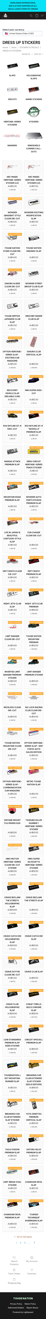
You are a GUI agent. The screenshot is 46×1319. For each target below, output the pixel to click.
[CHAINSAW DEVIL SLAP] (33, 1172)
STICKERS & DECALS (29, 47)
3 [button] (24, 1242)
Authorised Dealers (16, 1308)
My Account (31, 1261)
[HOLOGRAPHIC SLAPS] (33, 65)
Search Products (14, 1263)
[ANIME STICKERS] (33, 89)
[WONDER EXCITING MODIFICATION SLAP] (33, 202)
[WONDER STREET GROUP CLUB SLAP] (33, 273)
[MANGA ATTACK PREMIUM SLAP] (12, 451)
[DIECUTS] (12, 89)
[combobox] (22, 33)
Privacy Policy (16, 1304)
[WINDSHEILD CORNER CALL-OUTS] (33, 135)
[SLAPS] (12, 65)
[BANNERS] (12, 135)
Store (13, 47)
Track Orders (14, 1273)
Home (5, 47)
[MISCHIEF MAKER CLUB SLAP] (33, 306)
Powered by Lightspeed (23, 1312)
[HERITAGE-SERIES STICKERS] (12, 112)
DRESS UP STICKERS (12, 50)
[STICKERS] (33, 112)
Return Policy (30, 1304)
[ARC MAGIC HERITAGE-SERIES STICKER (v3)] (12, 167)
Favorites (31, 1273)
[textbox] (20, 33)
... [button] (29, 1242)
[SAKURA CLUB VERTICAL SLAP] (33, 341)
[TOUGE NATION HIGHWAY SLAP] (33, 238)
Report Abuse (32, 1308)
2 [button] (20, 1242)
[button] (5, 15)
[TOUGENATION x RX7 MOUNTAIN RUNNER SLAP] (12, 1065)
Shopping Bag (14, 1283)
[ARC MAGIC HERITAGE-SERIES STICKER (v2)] (33, 167)
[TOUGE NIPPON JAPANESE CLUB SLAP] (12, 306)
